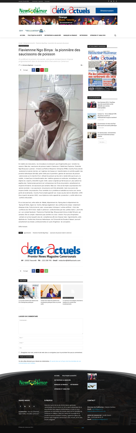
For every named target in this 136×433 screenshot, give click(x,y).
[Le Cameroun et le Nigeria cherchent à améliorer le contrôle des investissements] (73, 291)
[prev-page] (20, 308)
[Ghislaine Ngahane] (20, 65)
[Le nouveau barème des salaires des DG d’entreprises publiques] (29, 291)
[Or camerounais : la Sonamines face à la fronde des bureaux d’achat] (91, 135)
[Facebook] (109, 1)
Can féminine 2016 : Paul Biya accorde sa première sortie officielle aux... (106, 376)
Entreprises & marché (29, 43)
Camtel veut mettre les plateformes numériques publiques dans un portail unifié (51, 302)
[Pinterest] (42, 70)
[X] (114, 1)
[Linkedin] (111, 1)
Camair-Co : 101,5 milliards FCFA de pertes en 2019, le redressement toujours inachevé (107, 115)
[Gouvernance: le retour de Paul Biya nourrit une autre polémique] (91, 126)
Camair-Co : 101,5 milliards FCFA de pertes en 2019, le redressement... (107, 385)
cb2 (83, 427)
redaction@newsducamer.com (96, 411)
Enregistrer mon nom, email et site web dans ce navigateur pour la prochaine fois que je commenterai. (51, 352)
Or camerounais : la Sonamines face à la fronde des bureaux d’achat (107, 134)
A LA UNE (21, 297)
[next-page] (23, 308)
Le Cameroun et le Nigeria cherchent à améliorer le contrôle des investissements (73, 302)
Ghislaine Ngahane (27, 65)
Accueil (20, 43)
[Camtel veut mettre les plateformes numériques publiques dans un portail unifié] (51, 291)
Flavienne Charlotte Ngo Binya (40, 232)
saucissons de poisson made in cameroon (61, 232)
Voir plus (101, 142)
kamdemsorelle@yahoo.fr (100, 419)
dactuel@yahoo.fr (97, 409)
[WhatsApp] (116, 1)
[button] (115, 35)
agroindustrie (27, 232)
